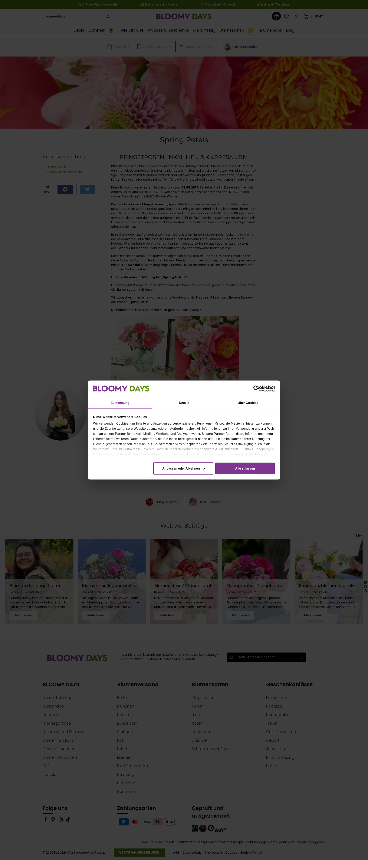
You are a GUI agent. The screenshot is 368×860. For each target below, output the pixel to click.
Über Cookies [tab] (248, 403)
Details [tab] (184, 403)
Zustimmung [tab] (120, 403)
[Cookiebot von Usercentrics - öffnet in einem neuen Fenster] (256, 389)
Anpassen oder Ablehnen (181, 468)
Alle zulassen (245, 468)
